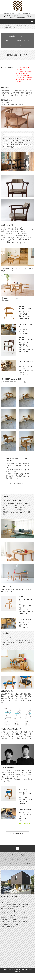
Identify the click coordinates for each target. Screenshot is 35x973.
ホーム (4, 25)
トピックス (8, 863)
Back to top (17, 848)
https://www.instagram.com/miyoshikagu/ (14, 917)
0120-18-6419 (9, 16)
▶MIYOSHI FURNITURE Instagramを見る (13, 382)
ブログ (17, 863)
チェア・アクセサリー (17, 45)
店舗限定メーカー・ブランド (17, 36)
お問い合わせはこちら (18, 833)
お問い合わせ (26, 863)
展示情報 (23, 855)
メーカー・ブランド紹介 (15, 25)
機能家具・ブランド (23, 40)
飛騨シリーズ (28, 25)
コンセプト (26, 859)
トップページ (13, 855)
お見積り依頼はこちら (18, 483)
